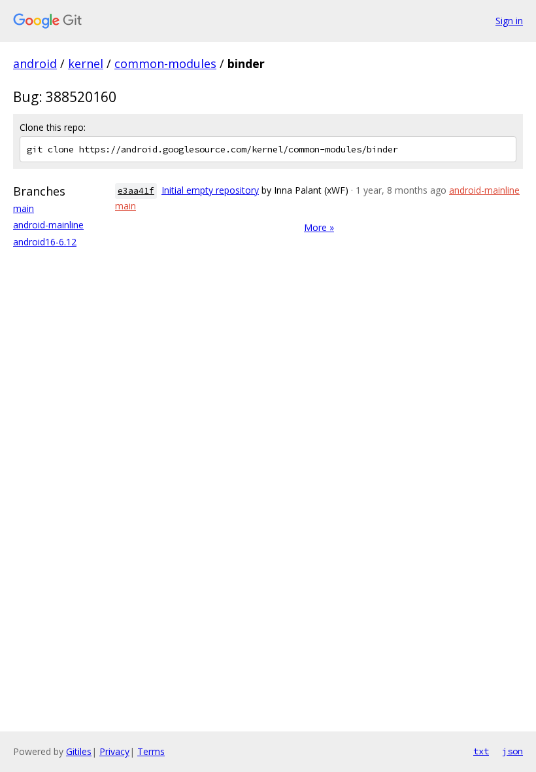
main (23, 208)
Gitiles (79, 751)
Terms (151, 751)
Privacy (114, 751)
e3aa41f (136, 190)
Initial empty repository (210, 190)
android (35, 63)
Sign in (509, 20)
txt (481, 751)
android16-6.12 (44, 242)
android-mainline (48, 225)
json (512, 751)
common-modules (165, 63)
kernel (85, 63)
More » (319, 227)
